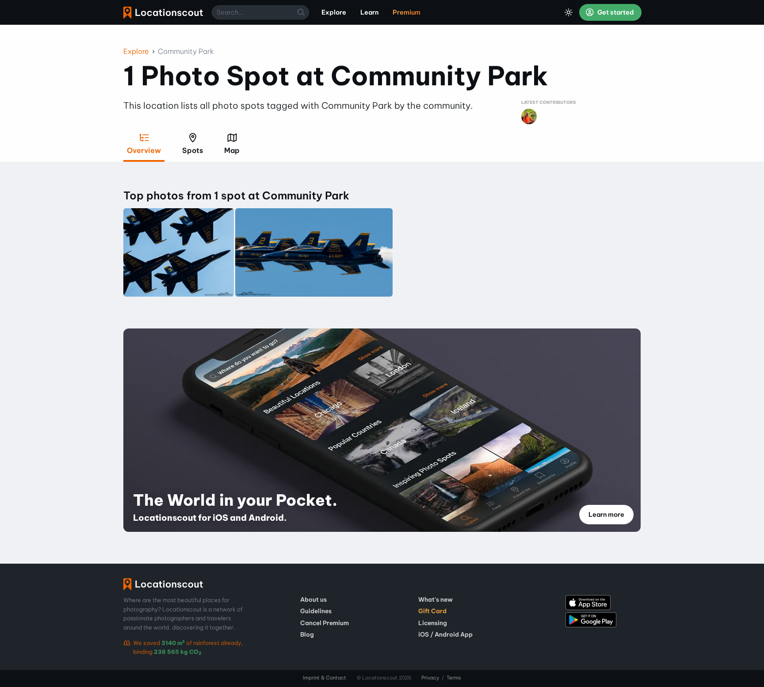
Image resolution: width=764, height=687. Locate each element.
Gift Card (432, 611)
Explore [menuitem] (333, 12)
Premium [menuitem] (406, 12)
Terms (454, 678)
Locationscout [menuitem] (163, 13)
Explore (136, 51)
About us (313, 599)
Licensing (432, 623)
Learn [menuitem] (369, 12)
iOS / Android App (445, 634)
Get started (615, 12)
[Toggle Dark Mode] (568, 12)
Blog (307, 634)
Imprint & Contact (324, 678)
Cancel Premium (324, 623)
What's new (435, 599)
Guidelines (316, 611)
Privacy (430, 678)
